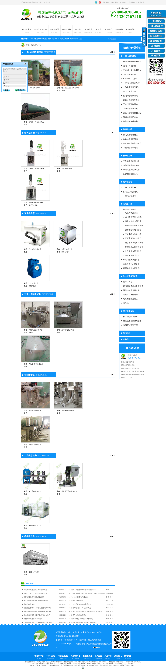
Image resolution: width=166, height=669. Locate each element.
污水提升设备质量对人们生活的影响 (36, 601)
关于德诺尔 (130, 30)
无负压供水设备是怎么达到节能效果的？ (38, 615)
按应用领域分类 (129, 209)
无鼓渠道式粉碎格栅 (131, 161)
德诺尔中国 (26, 30)
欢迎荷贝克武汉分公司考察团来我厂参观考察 (86, 611)
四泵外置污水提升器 (131, 268)
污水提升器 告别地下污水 (79, 597)
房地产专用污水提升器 (134, 226)
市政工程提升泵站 (132, 255)
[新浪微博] (99, 2)
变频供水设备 (64, 39)
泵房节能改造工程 (130, 325)
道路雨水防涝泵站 (130, 117)
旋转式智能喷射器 (130, 139)
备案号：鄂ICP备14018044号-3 (91, 632)
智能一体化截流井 (130, 121)
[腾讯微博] (96, 2)
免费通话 (21, 90)
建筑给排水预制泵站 (131, 100)
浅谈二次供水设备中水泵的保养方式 (83, 590)
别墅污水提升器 (131, 213)
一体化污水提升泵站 (131, 83)
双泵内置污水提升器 (131, 260)
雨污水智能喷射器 (130, 135)
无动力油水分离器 (76, 39)
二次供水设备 (36, 455)
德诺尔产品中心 (36, 45)
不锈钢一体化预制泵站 (132, 70)
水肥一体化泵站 (129, 74)
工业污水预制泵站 (130, 104)
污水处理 (88, 30)
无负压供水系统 (53, 39)
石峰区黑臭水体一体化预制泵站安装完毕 (38, 622)
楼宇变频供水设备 (130, 317)
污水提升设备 (63, 657)
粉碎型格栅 (66, 30)
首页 (27, 45)
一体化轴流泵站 (129, 91)
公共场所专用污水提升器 (134, 251)
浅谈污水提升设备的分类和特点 (82, 619)
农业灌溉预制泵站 (130, 109)
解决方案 (98, 657)
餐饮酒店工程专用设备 (134, 247)
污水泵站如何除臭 (77, 601)
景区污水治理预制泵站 (132, 113)
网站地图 (114, 2)
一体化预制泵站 (40, 30)
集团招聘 (132, 2)
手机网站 (106, 2)
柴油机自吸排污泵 (130, 192)
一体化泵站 (50, 657)
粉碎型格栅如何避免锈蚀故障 (34, 597)
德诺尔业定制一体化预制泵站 (81, 608)
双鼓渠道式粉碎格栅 (131, 165)
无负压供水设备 (129, 187)
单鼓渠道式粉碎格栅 (131, 170)
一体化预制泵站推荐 (39, 52)
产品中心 (108, 30)
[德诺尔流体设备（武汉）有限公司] (28, 13)
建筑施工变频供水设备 (132, 321)
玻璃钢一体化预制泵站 (132, 62)
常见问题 (141, 2)
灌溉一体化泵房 (129, 66)
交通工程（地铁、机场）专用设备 (134, 234)
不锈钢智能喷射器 (130, 148)
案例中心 (119, 30)
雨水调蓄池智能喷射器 (132, 143)
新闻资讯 (118, 657)
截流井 (77, 30)
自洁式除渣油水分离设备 (133, 286)
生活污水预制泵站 (130, 96)
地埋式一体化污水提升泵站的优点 (35, 593)
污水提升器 (35, 213)
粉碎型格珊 (35, 133)
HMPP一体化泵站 (130, 79)
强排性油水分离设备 (131, 290)
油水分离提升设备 (38, 294)
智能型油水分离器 (130, 299)
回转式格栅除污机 (130, 174)
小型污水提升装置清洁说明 (33, 619)
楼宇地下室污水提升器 (134, 243)
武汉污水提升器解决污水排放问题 (35, 590)
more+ (112, 52)
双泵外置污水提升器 (131, 264)
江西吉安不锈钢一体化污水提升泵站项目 (38, 608)
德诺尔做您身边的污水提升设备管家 (83, 622)
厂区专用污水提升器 (133, 238)
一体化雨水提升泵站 (131, 87)
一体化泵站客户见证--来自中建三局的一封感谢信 (88, 593)
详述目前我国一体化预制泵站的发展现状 (38, 611)
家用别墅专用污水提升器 (38, 39)
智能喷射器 (54, 30)
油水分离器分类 (29, 604)
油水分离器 (127, 282)
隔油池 (126, 303)
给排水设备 (35, 536)
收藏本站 (123, 2)
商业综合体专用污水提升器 (134, 221)
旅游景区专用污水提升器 (134, 230)
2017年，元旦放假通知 (79, 615)
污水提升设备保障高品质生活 (81, 604)
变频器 (98, 30)
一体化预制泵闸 (129, 196)
